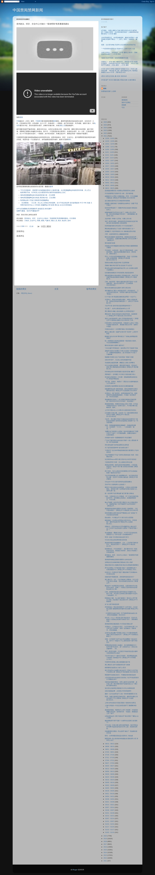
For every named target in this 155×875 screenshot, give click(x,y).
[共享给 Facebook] (48, 226)
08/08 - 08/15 (110, 746)
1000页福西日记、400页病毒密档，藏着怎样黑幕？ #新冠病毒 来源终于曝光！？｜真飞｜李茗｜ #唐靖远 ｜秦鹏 (119, 39)
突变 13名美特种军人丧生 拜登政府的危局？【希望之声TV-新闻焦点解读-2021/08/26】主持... (121, 319)
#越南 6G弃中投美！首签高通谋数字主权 (114, 58)
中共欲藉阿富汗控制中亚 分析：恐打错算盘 (119, 193)
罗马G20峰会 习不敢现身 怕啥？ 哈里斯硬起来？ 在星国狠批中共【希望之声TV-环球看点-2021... (121, 568)
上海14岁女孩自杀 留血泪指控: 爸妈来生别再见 (120, 703)
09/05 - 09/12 (110, 183)
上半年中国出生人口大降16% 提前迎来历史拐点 (120, 410)
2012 (105, 858)
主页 (56, 289)
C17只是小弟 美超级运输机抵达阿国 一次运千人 (120, 297)
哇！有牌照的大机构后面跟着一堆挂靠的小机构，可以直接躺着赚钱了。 (121, 341)
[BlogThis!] (44, 226)
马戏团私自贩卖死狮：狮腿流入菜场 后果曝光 (120, 362)
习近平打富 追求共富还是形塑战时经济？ (118, 306)
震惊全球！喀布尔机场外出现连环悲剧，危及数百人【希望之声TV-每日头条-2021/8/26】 (121, 315)
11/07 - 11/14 (109, 158)
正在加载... (104, 22)
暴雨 (54, 121)
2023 (105, 130)
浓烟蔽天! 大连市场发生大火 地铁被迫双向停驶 (120, 231)
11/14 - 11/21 (109, 155)
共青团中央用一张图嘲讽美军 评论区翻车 (118, 437)
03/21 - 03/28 (110, 802)
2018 (105, 841)
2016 (105, 847)
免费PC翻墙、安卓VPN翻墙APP (27, 211)
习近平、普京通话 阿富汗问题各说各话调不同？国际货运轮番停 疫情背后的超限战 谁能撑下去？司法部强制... (121, 420)
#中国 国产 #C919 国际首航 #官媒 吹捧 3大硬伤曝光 (118, 80)
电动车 (64, 220)
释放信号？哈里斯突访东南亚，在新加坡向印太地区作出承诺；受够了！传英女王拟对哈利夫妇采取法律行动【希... (121, 587)
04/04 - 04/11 (109, 796)
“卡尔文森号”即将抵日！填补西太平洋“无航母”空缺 (121, 348)
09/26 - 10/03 (110, 174)
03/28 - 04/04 (110, 799)
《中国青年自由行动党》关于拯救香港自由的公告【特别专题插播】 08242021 (121, 614)
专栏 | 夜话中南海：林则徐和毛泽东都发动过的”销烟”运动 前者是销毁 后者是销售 (121, 222)
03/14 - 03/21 (110, 805)
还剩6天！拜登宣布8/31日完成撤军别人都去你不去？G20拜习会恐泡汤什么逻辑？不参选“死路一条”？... (121, 528)
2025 (105, 125)
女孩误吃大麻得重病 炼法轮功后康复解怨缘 (119, 386)
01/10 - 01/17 (110, 829)
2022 (105, 133)
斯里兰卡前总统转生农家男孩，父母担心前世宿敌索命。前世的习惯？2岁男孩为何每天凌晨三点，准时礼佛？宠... (121, 489)
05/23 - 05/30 (110, 777)
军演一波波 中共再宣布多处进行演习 (117, 537)
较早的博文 (91, 289)
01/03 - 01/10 (110, 832)
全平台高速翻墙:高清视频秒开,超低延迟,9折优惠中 (34, 209)
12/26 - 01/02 (110, 138)
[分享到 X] (46, 226)
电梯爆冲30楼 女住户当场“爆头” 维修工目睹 (119, 357)
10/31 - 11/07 (109, 160)
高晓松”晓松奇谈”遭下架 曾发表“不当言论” (118, 265)
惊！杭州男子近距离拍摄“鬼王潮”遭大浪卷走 (119, 493)
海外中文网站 (126, 102)
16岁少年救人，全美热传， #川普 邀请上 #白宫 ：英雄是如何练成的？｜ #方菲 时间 (119, 53)
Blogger (75, 869)
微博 (51, 186)
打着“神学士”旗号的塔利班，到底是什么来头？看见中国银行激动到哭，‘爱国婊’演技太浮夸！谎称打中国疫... (121, 324)
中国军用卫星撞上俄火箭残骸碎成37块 (117, 662)
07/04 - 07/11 (109, 760)
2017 (105, 844)
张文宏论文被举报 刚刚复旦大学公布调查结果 (120, 688)
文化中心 (33, 220)
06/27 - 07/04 (110, 763)
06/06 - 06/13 (110, 771)
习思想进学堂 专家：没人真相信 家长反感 (118, 462)
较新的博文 (21, 289)
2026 (105, 122)
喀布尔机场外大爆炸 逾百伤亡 (114, 345)
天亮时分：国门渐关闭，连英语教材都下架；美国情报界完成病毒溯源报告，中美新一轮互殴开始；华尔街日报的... (121, 395)
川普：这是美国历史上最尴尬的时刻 (116, 234)
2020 (105, 836)
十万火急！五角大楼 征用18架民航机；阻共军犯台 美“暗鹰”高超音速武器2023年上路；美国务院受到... (121, 726)
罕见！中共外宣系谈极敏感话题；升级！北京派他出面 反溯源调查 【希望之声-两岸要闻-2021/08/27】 (121, 258)
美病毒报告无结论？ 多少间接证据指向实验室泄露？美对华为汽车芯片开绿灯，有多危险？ (120, 400)
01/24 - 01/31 (110, 824)
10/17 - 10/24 (110, 166)
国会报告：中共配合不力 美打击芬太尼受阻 (119, 517)
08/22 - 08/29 (110, 188)
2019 (105, 838)
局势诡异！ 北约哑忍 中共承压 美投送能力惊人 (120, 374)
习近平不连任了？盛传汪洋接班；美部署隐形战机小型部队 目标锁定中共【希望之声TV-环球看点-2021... (121, 657)
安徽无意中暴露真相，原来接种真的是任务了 (119, 577)
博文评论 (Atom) (26, 293)
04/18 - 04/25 (110, 791)
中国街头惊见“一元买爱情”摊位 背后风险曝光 (119, 329)
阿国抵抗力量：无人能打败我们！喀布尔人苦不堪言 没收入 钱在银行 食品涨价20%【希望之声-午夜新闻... (121, 599)
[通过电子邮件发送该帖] (38, 226)
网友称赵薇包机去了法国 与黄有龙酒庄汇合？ (120, 228)
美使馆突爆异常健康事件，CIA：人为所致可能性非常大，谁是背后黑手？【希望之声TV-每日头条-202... (121, 544)
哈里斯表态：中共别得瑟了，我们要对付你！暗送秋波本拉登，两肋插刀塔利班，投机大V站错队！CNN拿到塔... (121, 550)
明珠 (69, 139)
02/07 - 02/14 (110, 818)
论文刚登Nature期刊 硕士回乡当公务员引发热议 (120, 459)
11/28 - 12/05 (109, 149)
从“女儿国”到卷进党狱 (112, 604)
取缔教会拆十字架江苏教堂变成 (34, 200)
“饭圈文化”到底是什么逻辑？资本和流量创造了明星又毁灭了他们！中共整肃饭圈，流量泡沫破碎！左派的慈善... (121, 433)
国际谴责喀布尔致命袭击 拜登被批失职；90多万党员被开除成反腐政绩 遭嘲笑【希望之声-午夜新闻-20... (121, 277)
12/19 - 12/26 (110, 141)
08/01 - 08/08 (110, 749)
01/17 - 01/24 (110, 827)
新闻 (21, 117)
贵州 (40, 121)
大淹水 (26, 220)
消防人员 (62, 125)
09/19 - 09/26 (110, 177)
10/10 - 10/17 (110, 169)
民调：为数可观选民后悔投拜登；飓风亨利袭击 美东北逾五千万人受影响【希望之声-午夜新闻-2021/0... (121, 698)
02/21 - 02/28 (110, 813)
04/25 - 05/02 (110, 788)
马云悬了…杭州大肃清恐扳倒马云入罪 (117, 308)
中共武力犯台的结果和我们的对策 (116, 540)
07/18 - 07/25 (110, 755)
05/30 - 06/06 (110, 774)
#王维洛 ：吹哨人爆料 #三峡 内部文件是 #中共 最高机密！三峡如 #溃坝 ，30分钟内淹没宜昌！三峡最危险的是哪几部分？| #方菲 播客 (120, 32)
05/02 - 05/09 (110, 785)
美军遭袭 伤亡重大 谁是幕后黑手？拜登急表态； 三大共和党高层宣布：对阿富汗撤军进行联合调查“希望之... (122, 292)
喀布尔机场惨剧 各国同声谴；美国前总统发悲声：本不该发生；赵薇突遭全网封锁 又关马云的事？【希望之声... (121, 238)
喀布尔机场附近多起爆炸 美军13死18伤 (118, 288)
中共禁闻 (72, 218)
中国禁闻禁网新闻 (28, 10)
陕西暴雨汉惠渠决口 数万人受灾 (115, 667)
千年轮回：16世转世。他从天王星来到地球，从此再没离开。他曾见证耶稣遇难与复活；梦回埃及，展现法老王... (121, 252)
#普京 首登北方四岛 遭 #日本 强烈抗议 (114, 76)
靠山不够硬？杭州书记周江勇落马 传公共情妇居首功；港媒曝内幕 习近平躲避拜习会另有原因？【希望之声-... (121, 504)
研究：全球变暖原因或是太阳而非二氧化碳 (119, 736)
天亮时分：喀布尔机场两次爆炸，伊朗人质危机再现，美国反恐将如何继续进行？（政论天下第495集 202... (121, 301)
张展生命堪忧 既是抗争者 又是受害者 (117, 262)
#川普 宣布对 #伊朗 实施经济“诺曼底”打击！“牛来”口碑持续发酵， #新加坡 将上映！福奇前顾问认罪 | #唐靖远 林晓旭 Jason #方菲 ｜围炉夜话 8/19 (119, 70)
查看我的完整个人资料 (108, 91)
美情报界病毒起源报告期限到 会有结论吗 (118, 559)
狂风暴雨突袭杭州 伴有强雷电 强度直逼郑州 (119, 273)
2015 (105, 850)
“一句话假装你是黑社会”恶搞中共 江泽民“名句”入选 (118, 48)
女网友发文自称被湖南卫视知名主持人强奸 (119, 562)
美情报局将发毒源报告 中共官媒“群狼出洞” (119, 624)
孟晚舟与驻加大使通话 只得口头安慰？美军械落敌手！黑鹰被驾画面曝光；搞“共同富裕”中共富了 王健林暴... (121, 352)
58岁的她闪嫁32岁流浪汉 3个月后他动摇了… (120, 226)
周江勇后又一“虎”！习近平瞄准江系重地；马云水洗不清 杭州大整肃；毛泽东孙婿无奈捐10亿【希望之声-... (121, 581)
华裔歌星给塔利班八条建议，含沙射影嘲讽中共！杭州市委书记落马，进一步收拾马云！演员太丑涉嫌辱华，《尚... (121, 646)
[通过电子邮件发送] (42, 226)
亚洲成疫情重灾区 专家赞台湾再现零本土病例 (120, 190)
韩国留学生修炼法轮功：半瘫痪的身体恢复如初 (120, 675)
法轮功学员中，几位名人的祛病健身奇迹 (118, 360)
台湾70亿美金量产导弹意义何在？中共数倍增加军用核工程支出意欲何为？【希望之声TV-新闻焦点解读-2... (121, 634)
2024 (105, 127)
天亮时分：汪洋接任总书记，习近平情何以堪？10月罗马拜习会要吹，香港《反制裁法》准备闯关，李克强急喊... (121, 628)
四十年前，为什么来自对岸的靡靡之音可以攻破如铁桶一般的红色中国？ (121, 472)
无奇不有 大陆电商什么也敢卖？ (115, 484)
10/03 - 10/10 (110, 171)
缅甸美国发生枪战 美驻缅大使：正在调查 (38, 197)
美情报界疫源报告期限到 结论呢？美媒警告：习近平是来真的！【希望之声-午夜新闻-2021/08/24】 (122, 509)
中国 (18, 121)
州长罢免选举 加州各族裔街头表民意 (117, 445)
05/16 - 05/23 (110, 780)
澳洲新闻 (124, 100)
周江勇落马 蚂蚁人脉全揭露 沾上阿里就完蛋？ (120, 311)
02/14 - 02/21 (110, 816)
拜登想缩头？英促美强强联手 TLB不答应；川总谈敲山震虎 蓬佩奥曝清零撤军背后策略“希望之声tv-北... (122, 608)
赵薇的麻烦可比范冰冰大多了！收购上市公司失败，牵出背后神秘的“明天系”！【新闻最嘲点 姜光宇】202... (121, 214)
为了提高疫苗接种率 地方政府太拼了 (117, 447)
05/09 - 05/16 (110, 782)
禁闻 (104, 88)
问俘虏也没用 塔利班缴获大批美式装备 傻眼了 (120, 371)
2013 (105, 855)
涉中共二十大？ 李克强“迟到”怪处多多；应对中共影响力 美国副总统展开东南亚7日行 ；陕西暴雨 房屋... (121, 619)
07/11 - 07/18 (109, 757)
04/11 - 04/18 (109, 793)
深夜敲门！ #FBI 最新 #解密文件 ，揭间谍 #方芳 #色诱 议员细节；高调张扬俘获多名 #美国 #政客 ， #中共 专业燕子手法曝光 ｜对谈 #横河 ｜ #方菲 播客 (119, 63)
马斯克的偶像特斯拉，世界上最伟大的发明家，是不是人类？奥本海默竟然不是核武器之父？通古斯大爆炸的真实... (121, 683)
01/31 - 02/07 (110, 821)
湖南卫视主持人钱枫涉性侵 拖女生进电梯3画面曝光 (122, 565)
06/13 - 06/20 (110, 768)
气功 (123, 107)
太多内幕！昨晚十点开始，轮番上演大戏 (118, 218)
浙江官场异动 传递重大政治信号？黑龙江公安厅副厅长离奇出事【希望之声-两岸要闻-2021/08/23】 (122, 671)
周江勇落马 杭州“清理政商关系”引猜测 (117, 665)
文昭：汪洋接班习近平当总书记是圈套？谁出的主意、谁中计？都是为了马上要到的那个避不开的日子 (121, 640)
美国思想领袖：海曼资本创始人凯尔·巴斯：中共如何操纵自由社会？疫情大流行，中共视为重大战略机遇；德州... (121, 405)
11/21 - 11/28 (109, 152)
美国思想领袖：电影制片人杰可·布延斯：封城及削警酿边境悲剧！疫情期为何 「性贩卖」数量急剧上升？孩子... (121, 711)
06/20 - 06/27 (110, 766)
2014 (105, 852)
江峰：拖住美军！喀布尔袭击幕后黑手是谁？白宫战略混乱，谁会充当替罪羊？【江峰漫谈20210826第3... (121, 283)
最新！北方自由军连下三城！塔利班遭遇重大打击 (121, 694)
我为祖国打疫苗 (110, 243)
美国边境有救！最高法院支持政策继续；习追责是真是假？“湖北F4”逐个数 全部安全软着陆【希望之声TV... (121, 466)
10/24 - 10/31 (110, 163)
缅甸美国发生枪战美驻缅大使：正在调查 (37, 195)
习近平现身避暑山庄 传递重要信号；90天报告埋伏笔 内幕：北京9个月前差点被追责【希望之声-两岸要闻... (121, 477)
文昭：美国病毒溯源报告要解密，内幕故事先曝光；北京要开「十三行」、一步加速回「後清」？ (120, 427)
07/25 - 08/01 (110, 752)
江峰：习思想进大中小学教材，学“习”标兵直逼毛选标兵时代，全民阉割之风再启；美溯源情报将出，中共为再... (121, 498)
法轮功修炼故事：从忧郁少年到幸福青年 (118, 691)
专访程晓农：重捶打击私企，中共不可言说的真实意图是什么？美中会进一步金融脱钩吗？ (121, 533)
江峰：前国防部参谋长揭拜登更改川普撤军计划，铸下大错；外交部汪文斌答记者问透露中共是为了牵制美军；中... (121, 593)
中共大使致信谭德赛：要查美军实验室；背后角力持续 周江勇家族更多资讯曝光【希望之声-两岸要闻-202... (121, 367)
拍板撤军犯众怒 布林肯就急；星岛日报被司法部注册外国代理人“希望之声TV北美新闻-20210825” (121, 389)
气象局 (47, 220)
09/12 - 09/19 (110, 180)
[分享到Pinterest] (50, 226)
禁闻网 (124, 105)
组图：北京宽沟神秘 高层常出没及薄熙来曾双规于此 (118, 45)
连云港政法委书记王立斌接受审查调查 (117, 201)
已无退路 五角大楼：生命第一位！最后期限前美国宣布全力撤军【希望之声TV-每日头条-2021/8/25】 (121, 414)
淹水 (59, 220)
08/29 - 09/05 (110, 185)
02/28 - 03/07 (110, 810)
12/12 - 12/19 (110, 144)
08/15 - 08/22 (110, 744)
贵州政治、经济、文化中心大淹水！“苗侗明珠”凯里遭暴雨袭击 (46, 218)
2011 (105, 861)
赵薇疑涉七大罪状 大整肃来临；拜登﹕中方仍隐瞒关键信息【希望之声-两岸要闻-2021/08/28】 (121, 197)
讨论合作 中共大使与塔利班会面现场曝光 (118, 482)
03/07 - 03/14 (110, 807)
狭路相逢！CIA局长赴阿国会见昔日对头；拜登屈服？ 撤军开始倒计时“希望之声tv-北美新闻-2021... (121, 522)
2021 (105, 136)
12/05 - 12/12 (110, 147)
